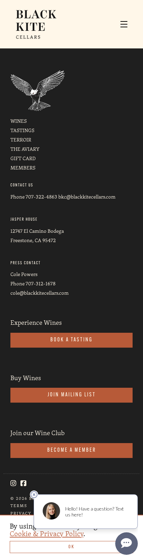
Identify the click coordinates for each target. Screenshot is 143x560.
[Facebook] (23, 483)
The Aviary (25, 149)
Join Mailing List (72, 395)
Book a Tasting (71, 340)
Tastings (22, 130)
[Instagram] (13, 483)
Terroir (20, 139)
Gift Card (23, 158)
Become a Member (71, 450)
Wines (18, 121)
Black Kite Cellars (36, 24)
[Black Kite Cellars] (37, 90)
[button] (125, 24)
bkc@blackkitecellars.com (87, 196)
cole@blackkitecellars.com (39, 292)
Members (22, 167)
